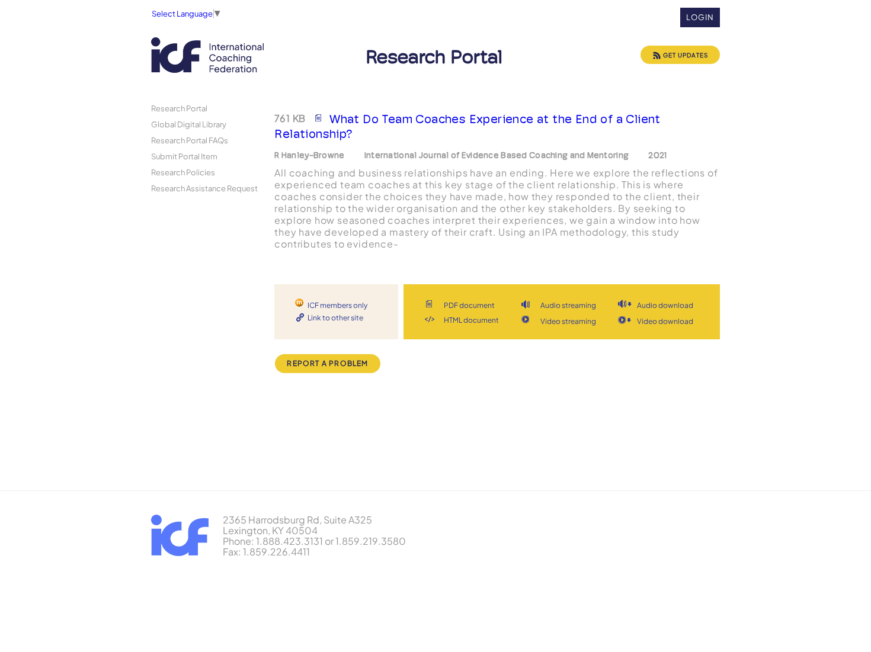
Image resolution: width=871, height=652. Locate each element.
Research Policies (183, 172)
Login (700, 17)
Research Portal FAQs (189, 140)
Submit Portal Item (184, 156)
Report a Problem (327, 363)
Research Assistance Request (204, 188)
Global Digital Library (188, 124)
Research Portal (179, 108)
